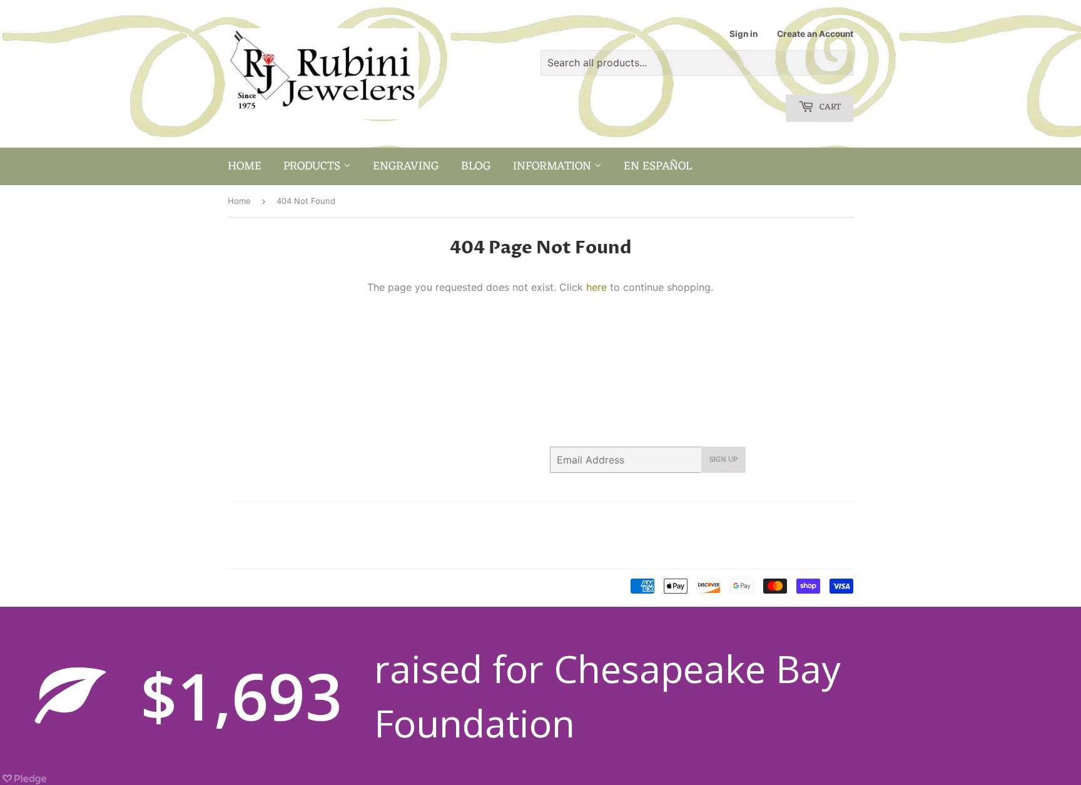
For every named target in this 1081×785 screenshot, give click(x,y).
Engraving (406, 166)
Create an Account (815, 34)
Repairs (396, 535)
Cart (829, 107)
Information (553, 166)
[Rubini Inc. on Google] (772, 519)
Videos (328, 551)
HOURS (387, 519)
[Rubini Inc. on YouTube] (840, 519)
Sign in (743, 34)
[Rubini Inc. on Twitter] (702, 519)
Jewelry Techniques (331, 535)
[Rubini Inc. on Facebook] (724, 519)
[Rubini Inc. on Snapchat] (818, 519)
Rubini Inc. (280, 587)
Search (241, 519)
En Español (658, 166)
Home (244, 166)
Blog (476, 166)
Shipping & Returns (265, 551)
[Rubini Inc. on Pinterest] (747, 519)
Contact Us (338, 519)
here (596, 287)
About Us (285, 519)
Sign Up (723, 460)
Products (313, 166)
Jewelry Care (253, 535)
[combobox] (696, 63)
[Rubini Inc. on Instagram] (796, 519)
